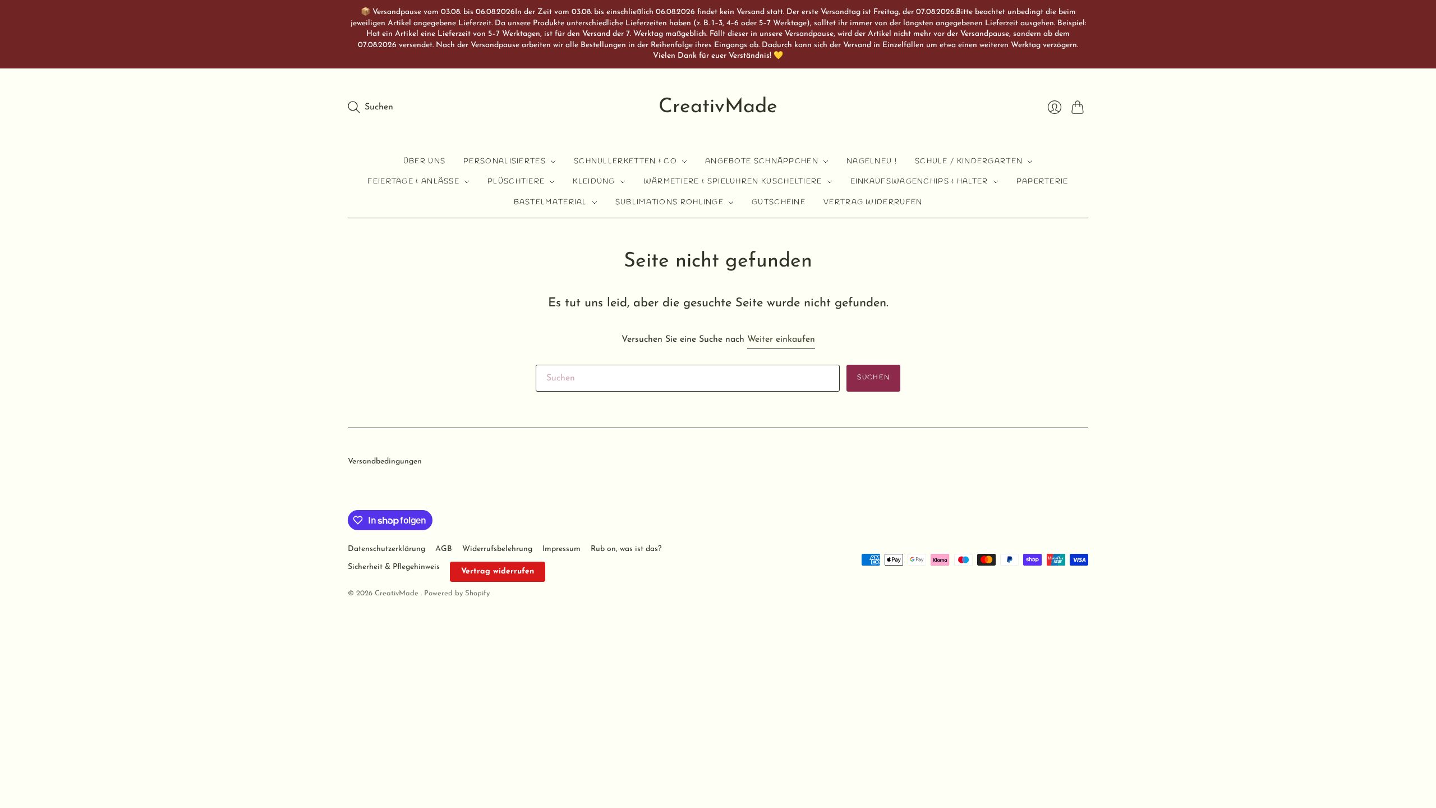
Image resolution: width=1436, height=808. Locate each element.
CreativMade (718, 107)
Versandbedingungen (385, 461)
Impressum (561, 549)
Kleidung (594, 181)
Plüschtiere (516, 181)
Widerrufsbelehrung (497, 549)
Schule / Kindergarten (969, 161)
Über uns (424, 161)
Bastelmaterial (550, 202)
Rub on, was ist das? (626, 549)
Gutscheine (779, 202)
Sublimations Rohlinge (669, 202)
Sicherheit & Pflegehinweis (394, 567)
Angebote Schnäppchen (761, 161)
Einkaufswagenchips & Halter (919, 181)
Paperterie (1042, 181)
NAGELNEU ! (871, 161)
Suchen (873, 377)
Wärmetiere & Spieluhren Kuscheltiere (732, 181)
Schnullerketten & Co (625, 161)
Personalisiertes (504, 161)
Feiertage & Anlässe (413, 181)
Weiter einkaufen (781, 339)
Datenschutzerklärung (386, 549)
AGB (443, 549)
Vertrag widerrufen (872, 202)
